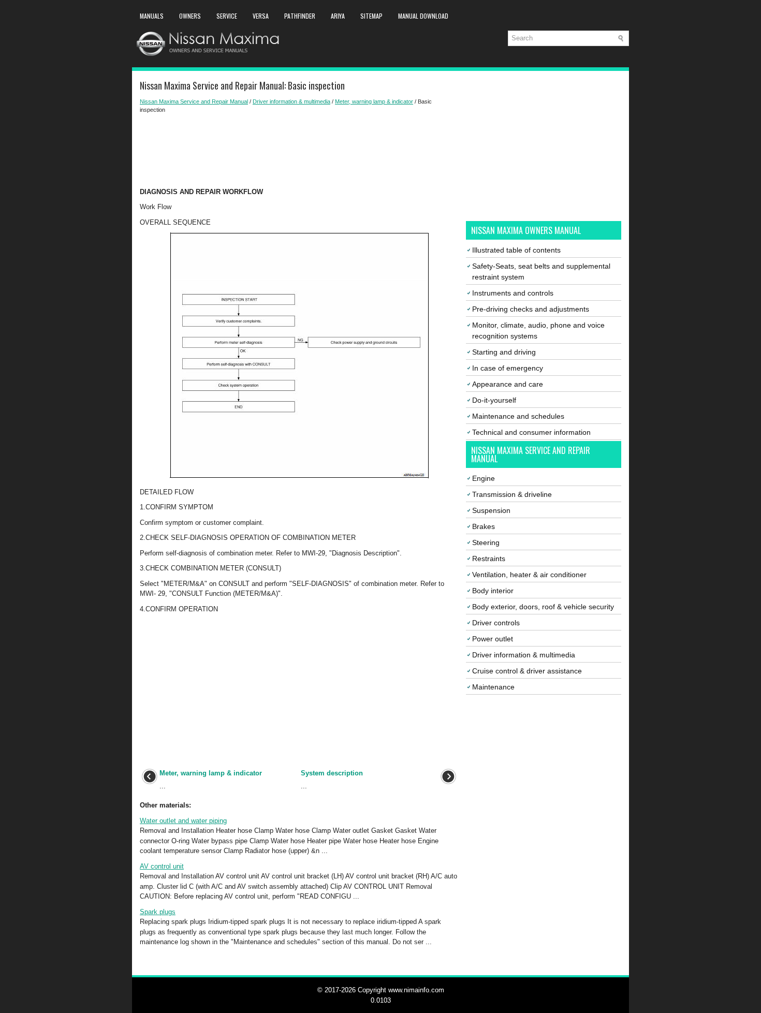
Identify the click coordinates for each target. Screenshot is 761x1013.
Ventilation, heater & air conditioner (529, 574)
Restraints (488, 558)
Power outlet (492, 639)
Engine (483, 478)
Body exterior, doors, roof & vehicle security (543, 607)
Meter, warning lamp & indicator (374, 101)
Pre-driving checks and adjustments (530, 309)
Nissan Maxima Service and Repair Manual (194, 101)
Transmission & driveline (512, 494)
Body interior (493, 590)
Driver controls (496, 623)
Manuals (152, 15)
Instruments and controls (512, 293)
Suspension (491, 510)
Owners (190, 15)
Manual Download (423, 15)
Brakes (483, 526)
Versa (261, 15)
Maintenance (493, 687)
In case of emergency (507, 368)
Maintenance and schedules (518, 416)
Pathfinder (299, 15)
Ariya (338, 15)
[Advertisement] (299, 151)
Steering (486, 542)
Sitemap (371, 15)
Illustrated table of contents (516, 250)
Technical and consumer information (531, 432)
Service (226, 15)
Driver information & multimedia (291, 101)
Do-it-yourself (494, 400)
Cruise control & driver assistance (527, 671)
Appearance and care (507, 384)
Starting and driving (504, 352)
